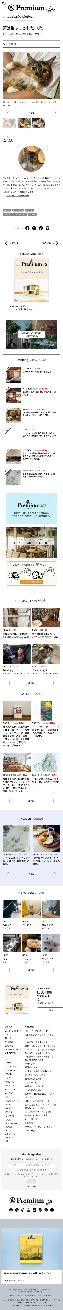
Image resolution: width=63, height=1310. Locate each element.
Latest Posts (31, 693)
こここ (39, 1303)
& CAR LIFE (31, 1123)
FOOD (8, 1074)
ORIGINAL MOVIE (10, 1136)
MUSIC (8, 1104)
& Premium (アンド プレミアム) (31, 8)
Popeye (20, 1303)
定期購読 (9, 1042)
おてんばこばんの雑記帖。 (19, 16)
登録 (31, 1181)
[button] (9, 112)
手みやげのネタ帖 (33, 1090)
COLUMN (19, 210)
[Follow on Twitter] (17, 1210)
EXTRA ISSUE (8, 1129)
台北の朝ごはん (32, 1082)
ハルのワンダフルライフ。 (37, 1042)
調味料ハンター (32, 1067)
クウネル (57, 1300)
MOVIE (9, 1108)
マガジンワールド (16, 1305)
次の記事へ (48, 243)
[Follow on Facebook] (52, 1210)
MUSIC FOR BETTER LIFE (38, 1126)
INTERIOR (10, 1082)
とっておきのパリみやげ (36, 1075)
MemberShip (13, 1049)
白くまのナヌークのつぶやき (38, 1111)
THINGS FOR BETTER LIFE (39, 1031)
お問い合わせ (48, 1305)
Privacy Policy (37, 1305)
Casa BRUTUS (22, 1300)
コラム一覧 (30, 1130)
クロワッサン (34, 1300)
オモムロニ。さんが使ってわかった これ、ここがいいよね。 (40, 1051)
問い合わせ (10, 1038)
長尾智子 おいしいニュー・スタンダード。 (40, 1095)
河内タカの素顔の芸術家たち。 (39, 1115)
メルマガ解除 (31, 1187)
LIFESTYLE (11, 1066)
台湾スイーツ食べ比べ (35, 1086)
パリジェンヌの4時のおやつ (38, 1071)
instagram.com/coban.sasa (17, 195)
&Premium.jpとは (13, 1033)
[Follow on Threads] (23, 1210)
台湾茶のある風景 (33, 1078)
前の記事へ (15, 243)
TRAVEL (9, 1078)
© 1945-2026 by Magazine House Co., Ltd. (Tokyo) (31, 1296)
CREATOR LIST (10, 1055)
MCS (44, 1303)
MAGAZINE (11, 1123)
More (31, 683)
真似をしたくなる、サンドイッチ (40, 1045)
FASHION (10, 1070)
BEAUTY (9, 1085)
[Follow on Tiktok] (34, 1210)
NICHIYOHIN (12, 1101)
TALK (8, 1119)
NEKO (8, 210)
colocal (33, 1303)
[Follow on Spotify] (40, 1210)
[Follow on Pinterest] (46, 1210)
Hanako (49, 1300)
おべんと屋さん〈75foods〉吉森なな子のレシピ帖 (40, 1106)
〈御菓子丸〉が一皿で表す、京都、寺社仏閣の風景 (39, 1058)
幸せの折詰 (30, 1063)
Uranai (9, 1116)
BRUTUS (12, 1300)
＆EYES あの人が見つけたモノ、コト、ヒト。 (40, 1036)
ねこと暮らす (31, 1119)
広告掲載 (9, 1045)
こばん (8, 138)
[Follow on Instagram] (11, 1210)
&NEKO (30, 210)
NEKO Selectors (31, 892)
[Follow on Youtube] (29, 1210)
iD (6, 1097)
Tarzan (26, 1303)
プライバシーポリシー (30, 1174)
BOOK (8, 1112)
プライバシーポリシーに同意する (33, 1170)
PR (6, 1141)
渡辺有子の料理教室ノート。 (38, 1101)
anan (5, 1300)
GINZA (42, 1300)
